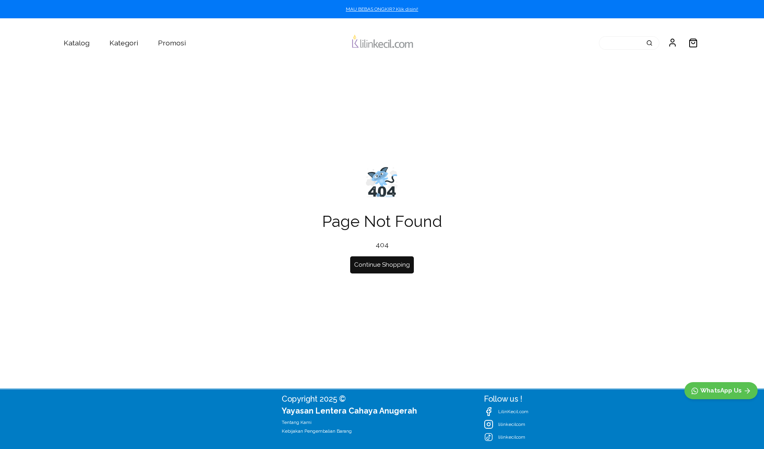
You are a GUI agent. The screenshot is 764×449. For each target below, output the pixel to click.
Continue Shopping (382, 264)
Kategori (123, 43)
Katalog (77, 43)
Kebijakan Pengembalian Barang (317, 431)
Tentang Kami (297, 422)
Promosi (172, 43)
